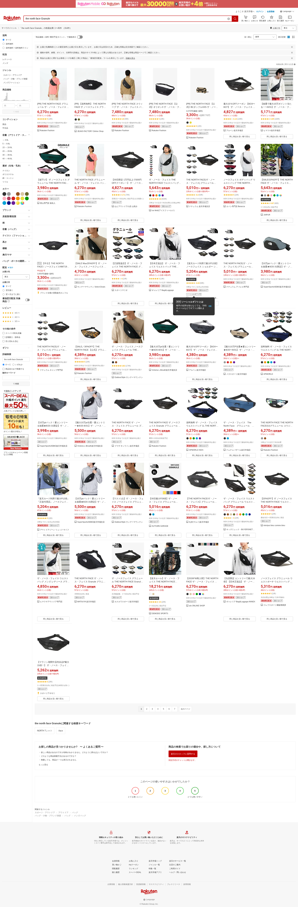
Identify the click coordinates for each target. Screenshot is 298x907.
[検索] (235, 19)
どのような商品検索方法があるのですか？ (58, 756)
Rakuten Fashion (47, 131)
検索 (17, 112)
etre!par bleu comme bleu (274, 526)
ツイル (5, 182)
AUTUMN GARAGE (160, 526)
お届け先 (6, 272)
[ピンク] (4, 198)
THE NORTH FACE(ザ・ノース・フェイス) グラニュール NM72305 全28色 (200, 182)
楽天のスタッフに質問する (183, 754)
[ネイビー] (9, 203)
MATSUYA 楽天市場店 (86, 602)
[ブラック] (4, 194)
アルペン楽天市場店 (234, 131)
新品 (4, 124)
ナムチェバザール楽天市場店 (238, 450)
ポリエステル (8, 174)
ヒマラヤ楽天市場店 (272, 131)
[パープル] (13, 203)
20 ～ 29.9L (7, 151)
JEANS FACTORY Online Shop (90, 131)
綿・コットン (8, 178)
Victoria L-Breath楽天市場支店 (164, 370)
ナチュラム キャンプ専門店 (51, 370)
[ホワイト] (13, 194)
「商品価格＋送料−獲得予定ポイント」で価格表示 (55, 37)
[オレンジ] (18, 198)
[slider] (2, 100)
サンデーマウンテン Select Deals (91, 287)
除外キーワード (9, 373)
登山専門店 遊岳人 (47, 203)
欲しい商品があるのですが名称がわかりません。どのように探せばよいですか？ (74, 752)
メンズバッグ (80, 815)
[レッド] (13, 198)
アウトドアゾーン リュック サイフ (54, 530)
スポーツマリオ (121, 290)
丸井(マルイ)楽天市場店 (199, 522)
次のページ (185, 709)
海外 (11, 267)
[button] (287, 12)
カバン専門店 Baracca (235, 206)
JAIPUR (267, 215)
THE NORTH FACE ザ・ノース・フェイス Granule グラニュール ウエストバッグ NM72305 (89, 581)
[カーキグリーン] (27, 194)
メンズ (5, 63)
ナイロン (6, 171)
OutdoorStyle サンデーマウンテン (129, 377)
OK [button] (210, 306)
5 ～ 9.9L (6, 144)
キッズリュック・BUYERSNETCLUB (241, 530)
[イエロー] (22, 198)
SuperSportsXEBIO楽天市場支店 (277, 287)
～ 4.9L (5, 140)
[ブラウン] (18, 194)
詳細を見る (130, 58)
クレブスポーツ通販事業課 (275, 605)
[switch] (27, 300)
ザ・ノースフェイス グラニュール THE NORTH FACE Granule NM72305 (127, 581)
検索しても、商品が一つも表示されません (58, 760)
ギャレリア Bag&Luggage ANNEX (240, 602)
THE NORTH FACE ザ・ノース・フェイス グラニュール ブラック (127, 425)
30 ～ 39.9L (7, 155)
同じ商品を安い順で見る (239, 136)
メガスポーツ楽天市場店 (236, 374)
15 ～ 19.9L (7, 147)
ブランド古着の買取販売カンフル (54, 293)
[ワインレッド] (9, 198)
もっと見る (43, 765)
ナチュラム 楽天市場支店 (199, 206)
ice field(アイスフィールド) (163, 211)
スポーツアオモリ (47, 693)
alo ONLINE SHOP (197, 606)
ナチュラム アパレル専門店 (237, 287)
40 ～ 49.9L (7, 159)
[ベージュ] (22, 194)
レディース (7, 59)
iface (61, 731)
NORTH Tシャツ (44, 731)
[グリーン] (27, 198)
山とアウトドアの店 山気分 (126, 206)
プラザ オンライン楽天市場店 (127, 446)
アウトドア (63, 812)
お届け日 (6, 282)
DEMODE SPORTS (160, 614)
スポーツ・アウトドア (45, 812)
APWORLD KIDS (196, 450)
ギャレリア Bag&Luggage (163, 290)
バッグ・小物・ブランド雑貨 (48, 815)
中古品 (5, 128)
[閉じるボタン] (292, 46)
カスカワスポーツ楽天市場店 (127, 602)
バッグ (75, 812)
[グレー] (9, 194)
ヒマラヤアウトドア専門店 (51, 602)
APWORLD (268, 374)
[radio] (3, 40)
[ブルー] (4, 203)
